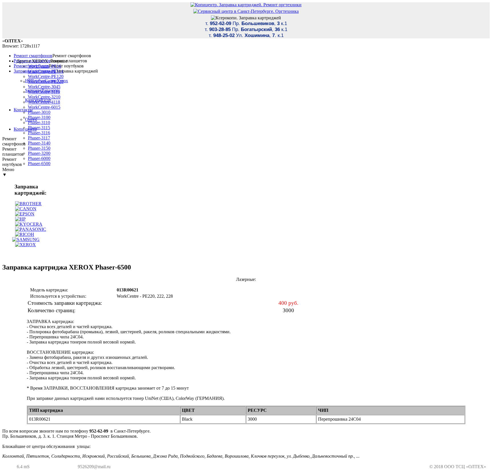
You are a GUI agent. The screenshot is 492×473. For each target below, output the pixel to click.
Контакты (23, 109)
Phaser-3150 (39, 148)
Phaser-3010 (39, 112)
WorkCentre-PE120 (45, 76)
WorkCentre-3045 (44, 86)
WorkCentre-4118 (44, 102)
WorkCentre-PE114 (45, 71)
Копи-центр (25, 129)
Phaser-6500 (39, 163)
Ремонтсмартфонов (14, 141)
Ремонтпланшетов (13, 152)
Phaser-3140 (39, 143)
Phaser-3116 (39, 132)
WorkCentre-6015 (44, 107)
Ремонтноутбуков (12, 162)
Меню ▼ (8, 172)
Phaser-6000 (39, 158)
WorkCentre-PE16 (44, 66)
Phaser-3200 (39, 153)
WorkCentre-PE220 (45, 81)
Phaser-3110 (39, 122)
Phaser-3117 (39, 137)
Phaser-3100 (39, 117)
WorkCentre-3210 (44, 96)
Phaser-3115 (39, 127)
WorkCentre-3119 (44, 91)
